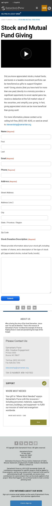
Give (38, 422)
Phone (8, 170)
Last (3, 152)
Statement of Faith (39, 461)
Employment (22, 463)
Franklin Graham (34, 463)
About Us (25, 319)
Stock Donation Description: (18, 239)
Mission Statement (10, 463)
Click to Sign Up (25, 503)
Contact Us (29, 465)
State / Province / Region (11, 222)
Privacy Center (27, 461)
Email (7, 158)
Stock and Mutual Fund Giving (29, 20)
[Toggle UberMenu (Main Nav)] (36, 8)
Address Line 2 (7, 202)
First (3, 142)
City (2, 212)
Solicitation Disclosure (13, 461)
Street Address (7, 192)
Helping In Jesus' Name (11, 14)
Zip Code (5, 232)
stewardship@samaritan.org (18, 124)
